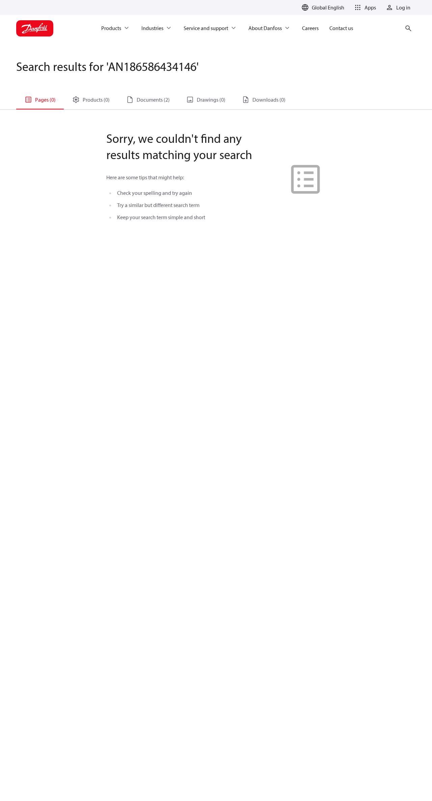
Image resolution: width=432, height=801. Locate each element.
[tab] (40, 100)
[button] (364, 7)
